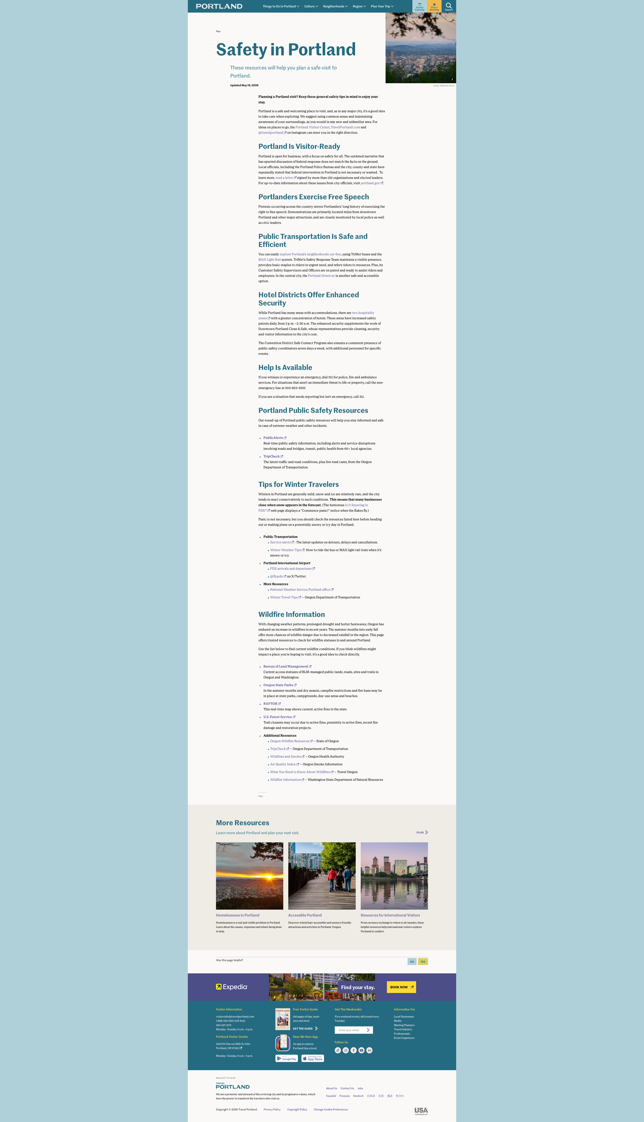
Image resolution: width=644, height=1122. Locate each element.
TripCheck (271, 456)
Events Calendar (420, 8)
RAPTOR (270, 704)
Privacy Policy (272, 1109)
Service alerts (280, 542)
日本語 (371, 1096)
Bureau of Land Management (285, 666)
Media (397, 1020)
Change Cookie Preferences (331, 1109)
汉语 (381, 1096)
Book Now (399, 987)
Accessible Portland (305, 914)
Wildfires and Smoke (285, 756)
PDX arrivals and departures (291, 569)
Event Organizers (404, 1037)
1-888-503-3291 (225, 1020)
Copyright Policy (297, 1109)
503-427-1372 (223, 1025)
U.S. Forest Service (277, 717)
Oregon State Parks (278, 685)
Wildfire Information (285, 780)
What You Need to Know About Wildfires (300, 772)
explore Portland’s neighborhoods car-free (310, 254)
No (412, 961)
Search (449, 9)
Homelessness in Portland (237, 914)
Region (357, 6)
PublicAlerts (273, 438)
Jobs (360, 1088)
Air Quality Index (283, 764)
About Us (331, 1088)
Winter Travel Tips (284, 597)
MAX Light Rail (269, 260)
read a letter (284, 178)
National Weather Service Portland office (300, 590)
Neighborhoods (333, 6)
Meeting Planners (404, 1025)
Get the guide (303, 1028)
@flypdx (276, 576)
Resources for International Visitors (390, 914)
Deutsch (358, 1096)
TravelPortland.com (345, 127)
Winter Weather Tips (285, 550)
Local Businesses (404, 1016)
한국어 (400, 1096)
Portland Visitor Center (313, 127)
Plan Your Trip (380, 6)
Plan (218, 31)
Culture (309, 6)
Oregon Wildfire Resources (289, 741)
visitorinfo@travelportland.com (235, 1016)
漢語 (389, 1096)
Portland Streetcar (321, 276)
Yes (423, 961)
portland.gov (370, 183)
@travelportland (270, 133)
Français (344, 1096)
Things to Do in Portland (279, 6)
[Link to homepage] (219, 6)
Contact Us (347, 1088)
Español (331, 1096)
